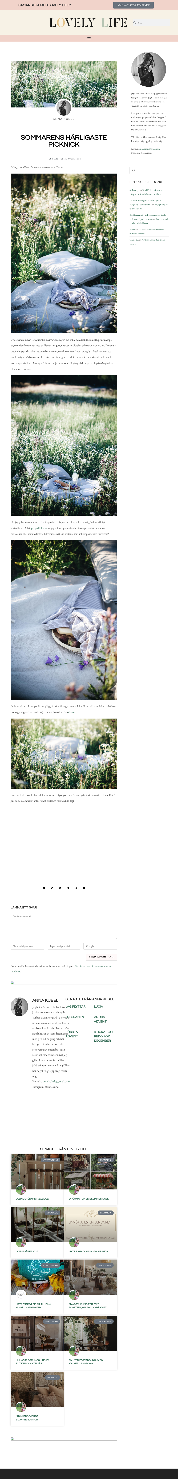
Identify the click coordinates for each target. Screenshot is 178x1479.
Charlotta (134, 239)
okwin (132, 229)
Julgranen (75, 1017)
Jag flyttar (76, 1006)
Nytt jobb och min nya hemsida (88, 1251)
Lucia (98, 1006)
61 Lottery (134, 190)
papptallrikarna (39, 528)
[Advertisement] (63, 836)
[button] (44, 888)
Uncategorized (74, 158)
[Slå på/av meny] (89, 38)
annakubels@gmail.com (56, 1081)
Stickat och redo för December (104, 1036)
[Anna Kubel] (148, 69)
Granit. (72, 712)
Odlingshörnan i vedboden (33, 1199)
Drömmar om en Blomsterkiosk (89, 1199)
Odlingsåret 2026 (27, 1251)
